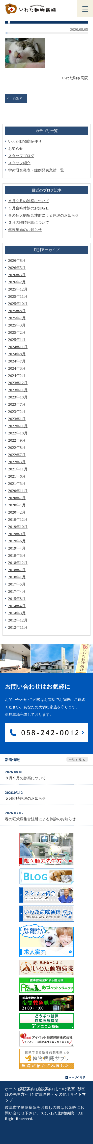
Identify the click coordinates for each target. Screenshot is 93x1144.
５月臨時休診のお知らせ (28, 208)
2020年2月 (17, 512)
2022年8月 (17, 448)
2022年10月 (18, 433)
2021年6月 (17, 476)
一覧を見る (77, 759)
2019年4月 (17, 548)
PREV (17, 98)
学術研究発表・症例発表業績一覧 (36, 170)
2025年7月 (17, 318)
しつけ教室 (65, 1089)
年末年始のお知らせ (25, 230)
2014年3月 (17, 613)
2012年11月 (18, 627)
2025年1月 (17, 340)
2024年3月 (17, 368)
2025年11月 (18, 296)
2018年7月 (17, 570)
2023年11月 (18, 390)
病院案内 (27, 1089)
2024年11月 (18, 347)
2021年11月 (18, 469)
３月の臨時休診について (28, 223)
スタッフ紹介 (19, 163)
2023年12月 (18, 383)
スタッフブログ (21, 156)
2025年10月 (18, 304)
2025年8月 (17, 311)
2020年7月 (17, 498)
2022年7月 (17, 455)
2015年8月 (17, 599)
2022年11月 (18, 426)
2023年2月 (17, 412)
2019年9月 (17, 534)
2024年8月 (17, 354)
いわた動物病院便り (25, 141)
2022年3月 (17, 462)
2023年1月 (17, 419)
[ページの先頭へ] (76, 1077)
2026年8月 (17, 260)
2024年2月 (17, 376)
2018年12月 (18, 563)
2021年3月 (17, 484)
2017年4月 (17, 591)
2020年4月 (17, 505)
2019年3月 (17, 555)
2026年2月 (17, 282)
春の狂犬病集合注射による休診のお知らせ (43, 215)
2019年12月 (18, 520)
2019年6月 (17, 541)
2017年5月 (17, 584)
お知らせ (15, 149)
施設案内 (45, 1089)
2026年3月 (17, 275)
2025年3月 (17, 325)
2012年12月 (18, 620)
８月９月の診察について (28, 201)
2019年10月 (18, 527)
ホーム (11, 1089)
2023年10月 (18, 397)
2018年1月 (17, 577)
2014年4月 (17, 606)
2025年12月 (18, 289)
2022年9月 (17, 440)
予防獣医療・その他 (49, 1094)
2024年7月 (17, 361)
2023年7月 (17, 404)
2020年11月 (18, 491)
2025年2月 (17, 332)
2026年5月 (17, 268)
